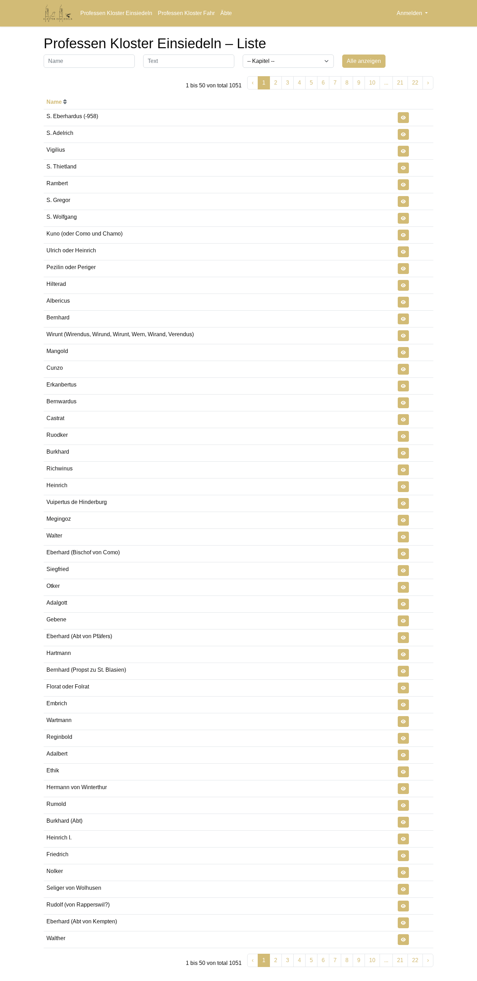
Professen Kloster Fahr (186, 13)
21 (400, 83)
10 (372, 83)
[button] (403, 117)
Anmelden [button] (410, 13)
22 (415, 83)
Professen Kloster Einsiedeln (116, 13)
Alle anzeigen (364, 61)
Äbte (226, 13)
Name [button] (54, 102)
